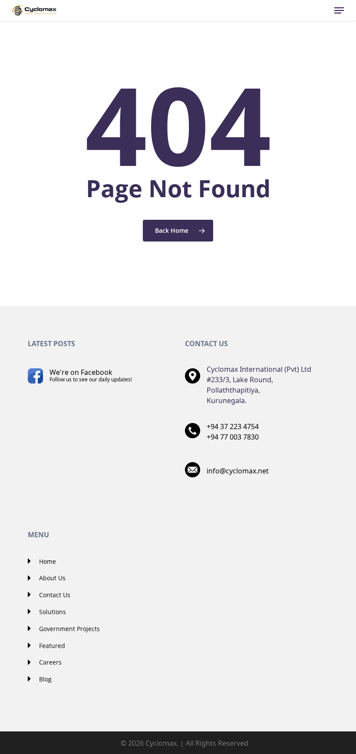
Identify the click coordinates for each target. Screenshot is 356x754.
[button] (339, 10)
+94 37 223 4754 (233, 426)
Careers (49, 662)
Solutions (51, 612)
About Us (51, 578)
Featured (51, 646)
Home (46, 561)
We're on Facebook (90, 375)
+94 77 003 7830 (233, 437)
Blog (44, 679)
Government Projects (68, 629)
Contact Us (53, 595)
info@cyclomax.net (238, 471)
